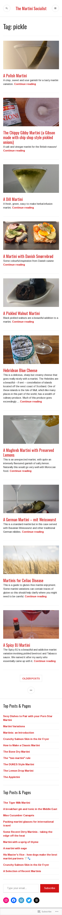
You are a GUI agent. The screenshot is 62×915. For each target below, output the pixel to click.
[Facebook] (14, 900)
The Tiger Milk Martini (16, 802)
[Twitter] (29, 900)
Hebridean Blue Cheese (20, 370)
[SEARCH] (6, 8)
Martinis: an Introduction (18, 732)
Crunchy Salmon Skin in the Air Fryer (26, 739)
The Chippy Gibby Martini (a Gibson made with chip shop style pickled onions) (29, 137)
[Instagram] (6, 900)
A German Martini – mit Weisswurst (29, 519)
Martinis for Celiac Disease (23, 580)
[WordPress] (21, 900)
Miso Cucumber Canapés (18, 815)
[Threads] (36, 900)
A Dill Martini (13, 199)
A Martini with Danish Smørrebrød (28, 256)
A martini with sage (15, 848)
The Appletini (11, 777)
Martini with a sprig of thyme (20, 842)
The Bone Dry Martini (16, 751)
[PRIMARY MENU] (55, 8)
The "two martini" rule (17, 758)
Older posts (31, 678)
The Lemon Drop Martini (18, 770)
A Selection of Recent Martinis (22, 871)
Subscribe (49, 888)
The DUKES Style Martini (18, 764)
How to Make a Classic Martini (21, 745)
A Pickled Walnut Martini (21, 313)
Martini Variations (14, 726)
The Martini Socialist (31, 8)
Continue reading (25, 84)
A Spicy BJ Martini (16, 645)
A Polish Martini (15, 75)
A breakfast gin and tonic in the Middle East (30, 809)
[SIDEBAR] (31, 690)
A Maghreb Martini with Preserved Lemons (28, 452)
